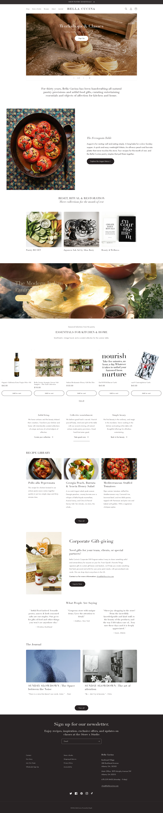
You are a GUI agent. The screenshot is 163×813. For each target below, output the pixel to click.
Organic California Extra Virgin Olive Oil (16, 382)
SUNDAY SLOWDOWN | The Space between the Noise (51, 688)
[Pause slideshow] (89, 78)
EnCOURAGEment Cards (108, 382)
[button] (28, 9)
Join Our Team (31, 763)
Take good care (80, 437)
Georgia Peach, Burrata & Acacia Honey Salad (80, 485)
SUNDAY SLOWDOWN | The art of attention (108, 688)
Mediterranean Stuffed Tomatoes (118, 485)
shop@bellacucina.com (105, 576)
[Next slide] (83, 78)
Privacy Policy (68, 763)
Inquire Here (81, 50)
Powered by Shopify (87, 808)
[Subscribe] (98, 741)
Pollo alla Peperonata (41, 483)
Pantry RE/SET (33, 250)
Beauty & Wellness (110, 250)
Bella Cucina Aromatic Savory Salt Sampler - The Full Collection (46, 383)
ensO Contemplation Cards (141, 382)
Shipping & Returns (70, 759)
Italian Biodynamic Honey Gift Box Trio (80, 382)
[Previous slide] (73, 78)
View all (81, 401)
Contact (28, 755)
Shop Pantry (23, 298)
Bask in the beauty (118, 437)
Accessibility (68, 767)
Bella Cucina (79, 808)
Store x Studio (68, 755)
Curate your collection (42, 437)
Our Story (29, 759)
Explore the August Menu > (100, 161)
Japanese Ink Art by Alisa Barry (79, 250)
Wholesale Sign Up (32, 767)
